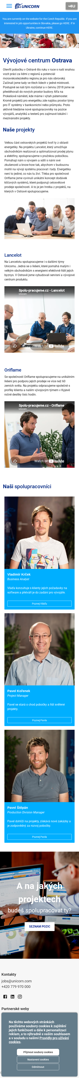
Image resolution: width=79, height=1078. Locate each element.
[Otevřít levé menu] (9, 6)
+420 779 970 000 (15, 986)
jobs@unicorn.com (16, 981)
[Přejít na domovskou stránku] (27, 6)
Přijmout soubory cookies (38, 1052)
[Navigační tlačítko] (72, 6)
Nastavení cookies (38, 1059)
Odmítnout (38, 1066)
